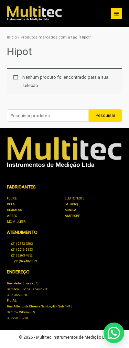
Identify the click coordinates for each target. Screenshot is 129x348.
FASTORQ (71, 204)
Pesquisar (105, 115)
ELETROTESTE (74, 198)
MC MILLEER (16, 222)
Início (12, 37)
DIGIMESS (14, 210)
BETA (11, 204)
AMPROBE (72, 216)
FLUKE (12, 198)
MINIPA (70, 210)
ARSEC (12, 216)
